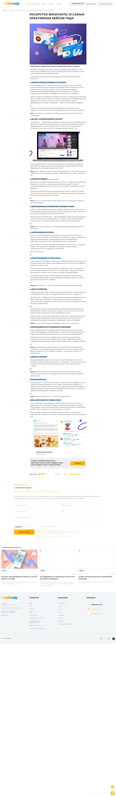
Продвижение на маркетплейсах (35, 621)
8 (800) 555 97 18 (96, 604)
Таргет (32, 609)
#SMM (4, 570)
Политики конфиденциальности (56, 533)
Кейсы (60, 606)
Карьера (60, 621)
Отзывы (60, 609)
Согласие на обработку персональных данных (8, 611)
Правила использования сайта (10, 608)
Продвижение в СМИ (36, 618)
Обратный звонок (96, 613)
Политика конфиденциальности (8, 604)
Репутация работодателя (37, 628)
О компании (62, 603)
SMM (31, 606)
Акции (43, 4)
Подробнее (78, 463)
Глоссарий (61, 615)
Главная (5, 10)
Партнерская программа (65, 624)
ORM (31, 603)
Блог (59, 612)
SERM (31, 612)
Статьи (11, 10)
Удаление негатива (35, 625)
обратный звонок (91, 4)
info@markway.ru (96, 609)
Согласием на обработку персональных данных (55, 532)
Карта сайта (5, 615)
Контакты (59, 4)
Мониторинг (33, 615)
